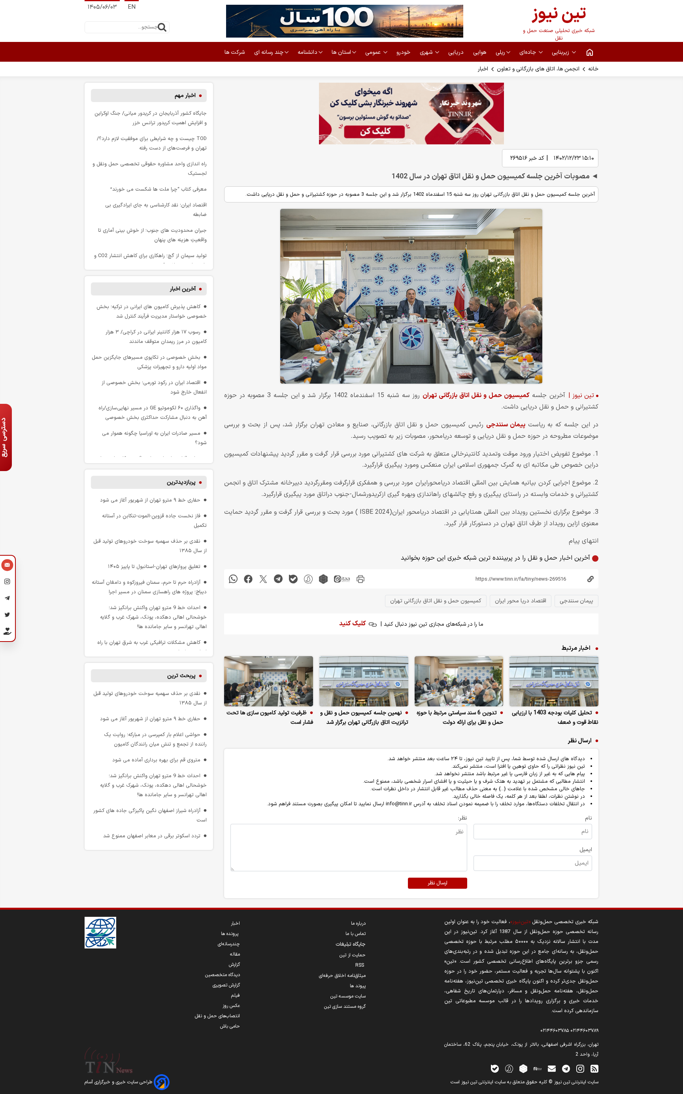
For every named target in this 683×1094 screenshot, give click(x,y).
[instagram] (580, 1068)
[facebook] (248, 579)
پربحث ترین (181, 676)
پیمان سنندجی (505, 425)
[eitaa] (342, 579)
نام (588, 818)
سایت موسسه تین (348, 996)
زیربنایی (561, 52)
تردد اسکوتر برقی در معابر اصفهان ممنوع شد (151, 836)
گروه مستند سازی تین (345, 1006)
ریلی (500, 52)
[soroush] (308, 579)
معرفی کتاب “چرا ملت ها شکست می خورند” (158, 189)
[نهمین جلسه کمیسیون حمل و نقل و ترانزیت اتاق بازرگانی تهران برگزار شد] (363, 681)
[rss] (594, 1068)
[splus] (509, 1068)
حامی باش (230, 1026)
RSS (360, 965)
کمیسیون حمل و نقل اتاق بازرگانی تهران (476, 395)
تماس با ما (355, 933)
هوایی (480, 52)
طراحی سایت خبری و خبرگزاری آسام (119, 1082)
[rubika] (323, 579)
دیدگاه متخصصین (222, 975)
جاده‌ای (528, 52)
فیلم (235, 995)
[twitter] (263, 579)
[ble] (293, 579)
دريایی (456, 52)
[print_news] (360, 579)
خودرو (404, 52)
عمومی (373, 52)
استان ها (341, 52)
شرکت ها (235, 52)
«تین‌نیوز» (520, 922)
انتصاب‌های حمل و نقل (217, 1016)
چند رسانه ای (268, 52)
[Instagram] (7, 582)
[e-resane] (100, 932)
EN (132, 7)
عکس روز (231, 1005)
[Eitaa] (537, 1068)
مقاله (235, 954)
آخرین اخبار (183, 289)
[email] (552, 1068)
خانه (593, 69)
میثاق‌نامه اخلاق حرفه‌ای (342, 975)
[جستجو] (162, 27)
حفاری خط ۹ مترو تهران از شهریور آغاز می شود (150, 500)
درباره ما (358, 923)
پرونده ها (230, 933)
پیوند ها (358, 986)
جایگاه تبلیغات (351, 944)
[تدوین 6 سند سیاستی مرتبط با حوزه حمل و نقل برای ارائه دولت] (459, 681)
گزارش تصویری (226, 985)
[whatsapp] (233, 579)
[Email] (7, 566)
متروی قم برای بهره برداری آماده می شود (156, 760)
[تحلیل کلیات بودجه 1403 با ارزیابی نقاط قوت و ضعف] (553, 681)
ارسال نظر (437, 883)
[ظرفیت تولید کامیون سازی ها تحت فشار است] (268, 681)
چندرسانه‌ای (229, 944)
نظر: (462, 818)
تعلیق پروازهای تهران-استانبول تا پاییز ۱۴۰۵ (154, 566)
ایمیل (585, 850)
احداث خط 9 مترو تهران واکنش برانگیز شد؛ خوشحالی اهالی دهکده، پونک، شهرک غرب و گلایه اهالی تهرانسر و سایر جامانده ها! (153, 617)
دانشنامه (307, 52)
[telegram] (278, 579)
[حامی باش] (7, 633)
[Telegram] (7, 599)
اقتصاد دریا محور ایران (520, 601)
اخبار (483, 69)
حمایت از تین (353, 955)
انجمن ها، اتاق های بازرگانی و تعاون (538, 69)
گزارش (234, 964)
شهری (427, 52)
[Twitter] (7, 616)
